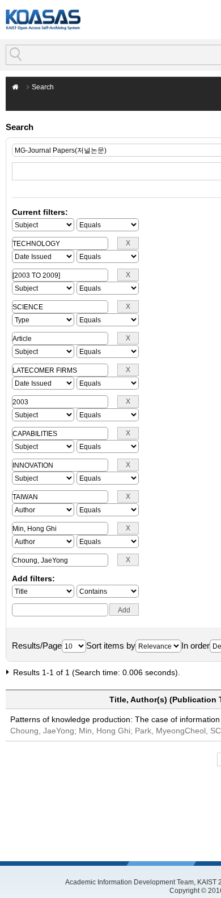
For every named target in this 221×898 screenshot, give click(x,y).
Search (43, 87)
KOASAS (43, 19)
